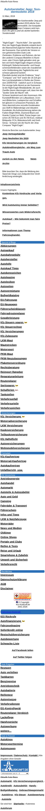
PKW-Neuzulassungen (13, 358)
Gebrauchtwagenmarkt (31, 790)
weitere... (6, 731)
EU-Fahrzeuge (8, 299)
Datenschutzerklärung (13, 579)
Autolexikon (7, 281)
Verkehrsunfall (9, 399)
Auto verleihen (9, 672)
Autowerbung (8, 726)
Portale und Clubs (11, 541)
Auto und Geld (9, 496)
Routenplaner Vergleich (14, 713)
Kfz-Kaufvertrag (9, 456)
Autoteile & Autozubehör (15, 492)
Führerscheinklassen (12, 309)
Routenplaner (8, 381)
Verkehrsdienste (10, 703)
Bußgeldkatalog (9, 295)
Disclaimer (6, 588)
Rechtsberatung (9, 367)
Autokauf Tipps (9, 268)
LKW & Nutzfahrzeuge (13, 519)
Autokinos (6, 739)
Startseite (19, 803)
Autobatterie (7, 690)
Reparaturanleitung (11, 376)
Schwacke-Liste (9, 643)
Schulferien (7, 390)
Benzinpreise (8, 681)
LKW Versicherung (11, 425)
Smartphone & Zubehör (14, 555)
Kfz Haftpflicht (9, 439)
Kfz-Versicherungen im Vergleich (19, 143)
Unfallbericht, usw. (11, 470)
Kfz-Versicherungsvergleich (29, 781)
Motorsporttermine (11, 744)
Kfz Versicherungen (12, 331)
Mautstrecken (8, 345)
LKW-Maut (6, 340)
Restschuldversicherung (15, 634)
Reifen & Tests (9, 546)
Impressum (7, 575)
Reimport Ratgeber (11, 372)
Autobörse (8, 794)
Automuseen (8, 748)
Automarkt (6, 487)
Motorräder (7, 523)
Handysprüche (9, 722)
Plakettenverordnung (12, 363)
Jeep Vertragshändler (13, 134)
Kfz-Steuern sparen (12, 322)
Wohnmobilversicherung (15, 448)
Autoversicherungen (12, 443)
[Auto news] (14, 774)
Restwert (5, 667)
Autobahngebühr (10, 254)
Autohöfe (5, 263)
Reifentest (6, 694)
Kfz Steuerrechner (11, 327)
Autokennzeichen (10, 272)
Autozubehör (21, 785)
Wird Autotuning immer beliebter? (20, 205)
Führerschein (8, 510)
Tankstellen (7, 394)
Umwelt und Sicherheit (14, 559)
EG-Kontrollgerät (10, 708)
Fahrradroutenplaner (12, 313)
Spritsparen (7, 385)
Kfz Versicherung (11, 416)
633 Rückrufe (8, 616)
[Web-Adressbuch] (22, 600)
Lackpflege (7, 717)
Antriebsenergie (10, 478)
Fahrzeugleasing (10, 625)
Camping (5, 501)
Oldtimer (5, 532)
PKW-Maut (6, 354)
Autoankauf (7, 250)
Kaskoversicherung (12, 430)
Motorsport (7, 349)
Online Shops (8, 537)
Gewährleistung (9, 318)
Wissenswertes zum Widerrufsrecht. (21, 212)
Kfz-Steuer (20, 794)
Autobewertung (9, 639)
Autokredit (6, 785)
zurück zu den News (13, 159)
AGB (3, 584)
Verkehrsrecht (8, 564)
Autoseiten (6, 286)
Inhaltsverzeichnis (10, 184)
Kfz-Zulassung (9, 336)
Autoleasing (7, 277)
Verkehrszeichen (10, 408)
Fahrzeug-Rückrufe (11, 612)
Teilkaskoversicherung (13, 434)
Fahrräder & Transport (13, 505)
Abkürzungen (8, 245)
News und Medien (11, 528)
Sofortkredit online (11, 630)
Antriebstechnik (9, 685)
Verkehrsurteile (9, 403)
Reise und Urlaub (10, 550)
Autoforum (6, 808)
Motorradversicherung (13, 421)
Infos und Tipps (9, 514)
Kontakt (33, 755)
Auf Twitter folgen (22, 657)
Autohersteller (9, 259)
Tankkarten (7, 676)
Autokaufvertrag (10, 465)
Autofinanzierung (11, 621)
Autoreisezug (8, 699)
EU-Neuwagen (8, 304)
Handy (33, 785)
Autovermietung (10, 290)
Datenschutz (21, 755)
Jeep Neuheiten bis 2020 (15, 138)
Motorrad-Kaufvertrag (13, 461)
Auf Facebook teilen (22, 650)
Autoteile (6, 799)
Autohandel (7, 483)
